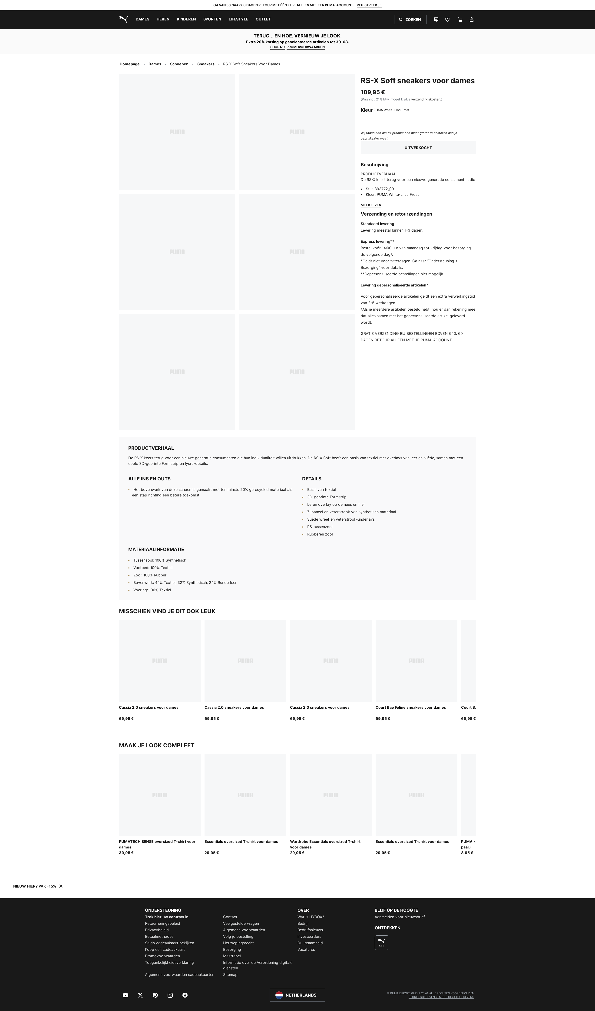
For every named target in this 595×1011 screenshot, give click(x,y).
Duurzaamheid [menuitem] (310, 943)
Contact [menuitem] (230, 917)
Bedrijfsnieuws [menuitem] (310, 930)
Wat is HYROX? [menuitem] (311, 917)
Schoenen (179, 64)
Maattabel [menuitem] (232, 956)
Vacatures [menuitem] (306, 949)
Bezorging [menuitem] (232, 949)
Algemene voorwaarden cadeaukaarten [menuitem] (179, 974)
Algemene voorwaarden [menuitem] (244, 930)
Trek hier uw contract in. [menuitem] (167, 917)
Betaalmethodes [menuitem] (159, 936)
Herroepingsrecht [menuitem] (238, 943)
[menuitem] (142, 19)
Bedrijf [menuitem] (303, 923)
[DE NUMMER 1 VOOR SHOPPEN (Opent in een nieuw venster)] (382, 942)
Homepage (130, 64)
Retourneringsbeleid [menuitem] (162, 923)
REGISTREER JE (369, 5)
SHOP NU (277, 47)
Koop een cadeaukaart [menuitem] (165, 949)
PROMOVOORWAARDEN (306, 47)
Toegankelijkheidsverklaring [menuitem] (169, 962)
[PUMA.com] (122, 19)
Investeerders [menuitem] (309, 936)
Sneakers (206, 64)
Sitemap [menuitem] (230, 974)
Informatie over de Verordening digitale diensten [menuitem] (257, 965)
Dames (155, 64)
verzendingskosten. (426, 99)
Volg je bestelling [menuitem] (238, 936)
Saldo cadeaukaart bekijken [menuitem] (169, 943)
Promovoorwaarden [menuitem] (162, 956)
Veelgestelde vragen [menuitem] (241, 923)
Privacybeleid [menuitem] (157, 930)
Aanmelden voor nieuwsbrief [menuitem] (400, 917)
